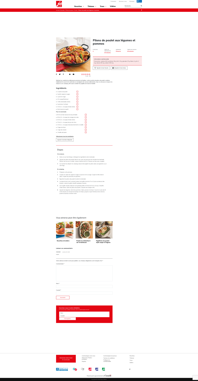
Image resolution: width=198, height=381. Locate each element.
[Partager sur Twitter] (60, 74)
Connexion (113, 1)
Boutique (131, 1)
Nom (58, 283)
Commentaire (60, 264)
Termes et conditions (109, 358)
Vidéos (113, 6)
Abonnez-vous (123, 1)
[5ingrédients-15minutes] (75, 369)
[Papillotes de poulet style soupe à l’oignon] (104, 229)
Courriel (58, 290)
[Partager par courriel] (73, 74)
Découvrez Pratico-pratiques (87, 358)
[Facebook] (141, 10)
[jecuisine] (90, 369)
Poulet (75, 10)
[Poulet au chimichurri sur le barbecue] (84, 229)
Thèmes (91, 6)
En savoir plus (66, 358)
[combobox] (132, 5)
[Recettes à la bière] (64, 229)
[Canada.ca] (108, 375)
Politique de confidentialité (107, 360)
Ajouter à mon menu (120, 68)
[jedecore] (96, 369)
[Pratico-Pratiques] (62, 369)
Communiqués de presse (110, 356)
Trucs (102, 6)
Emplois (84, 361)
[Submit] (141, 6)
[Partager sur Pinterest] (63, 74)
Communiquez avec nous (88, 356)
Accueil (58, 10)
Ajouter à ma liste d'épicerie (64, 140)
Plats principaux (69, 10)
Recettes (78, 6)
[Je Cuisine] (63, 4)
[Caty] (83, 369)
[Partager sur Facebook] (56, 74)
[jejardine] (103, 369)
